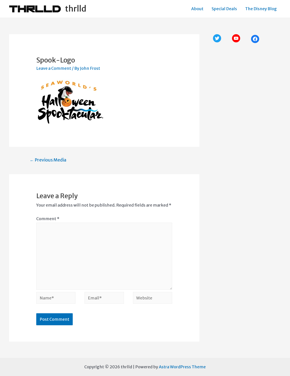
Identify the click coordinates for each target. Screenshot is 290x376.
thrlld (75, 9)
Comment (47, 218)
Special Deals (224, 8)
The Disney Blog (261, 8)
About (197, 8)
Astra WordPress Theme (182, 366)
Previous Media (48, 160)
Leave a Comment (53, 68)
